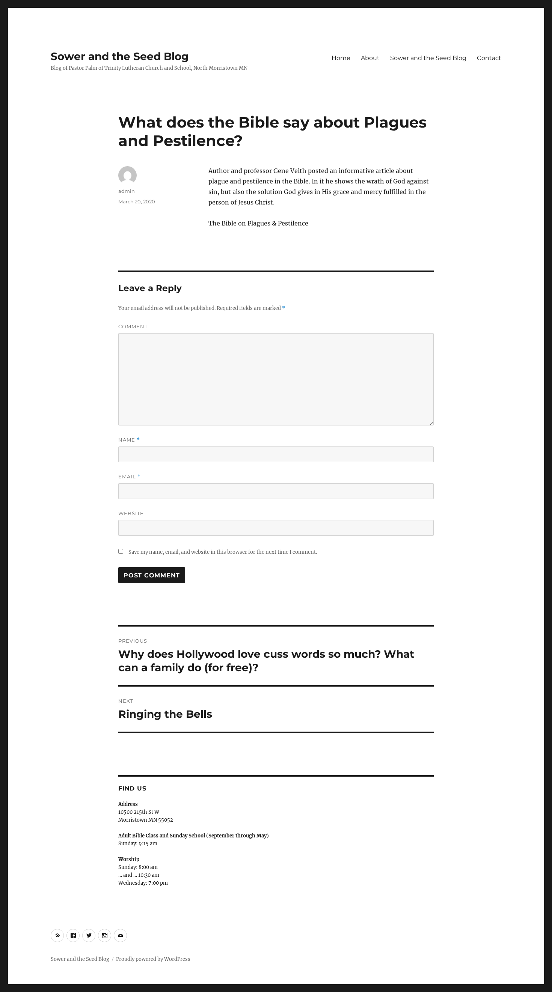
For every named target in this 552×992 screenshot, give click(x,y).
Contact (489, 58)
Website (131, 513)
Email (129, 476)
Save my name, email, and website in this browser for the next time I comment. (222, 552)
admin (126, 191)
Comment (133, 326)
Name (129, 440)
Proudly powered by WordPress (153, 959)
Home (341, 58)
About (370, 58)
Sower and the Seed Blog (120, 56)
